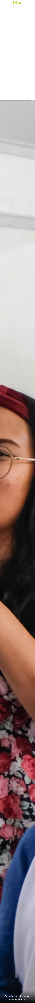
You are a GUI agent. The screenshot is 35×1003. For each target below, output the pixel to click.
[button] (3, 3)
